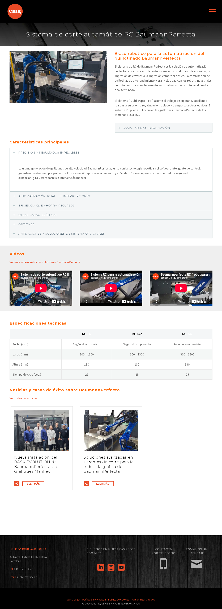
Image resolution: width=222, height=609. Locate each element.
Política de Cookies (118, 599)
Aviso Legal (73, 599)
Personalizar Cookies (143, 599)
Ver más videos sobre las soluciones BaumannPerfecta (45, 262)
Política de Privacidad (94, 599)
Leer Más (33, 483)
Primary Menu (212, 11)
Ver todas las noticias (24, 398)
